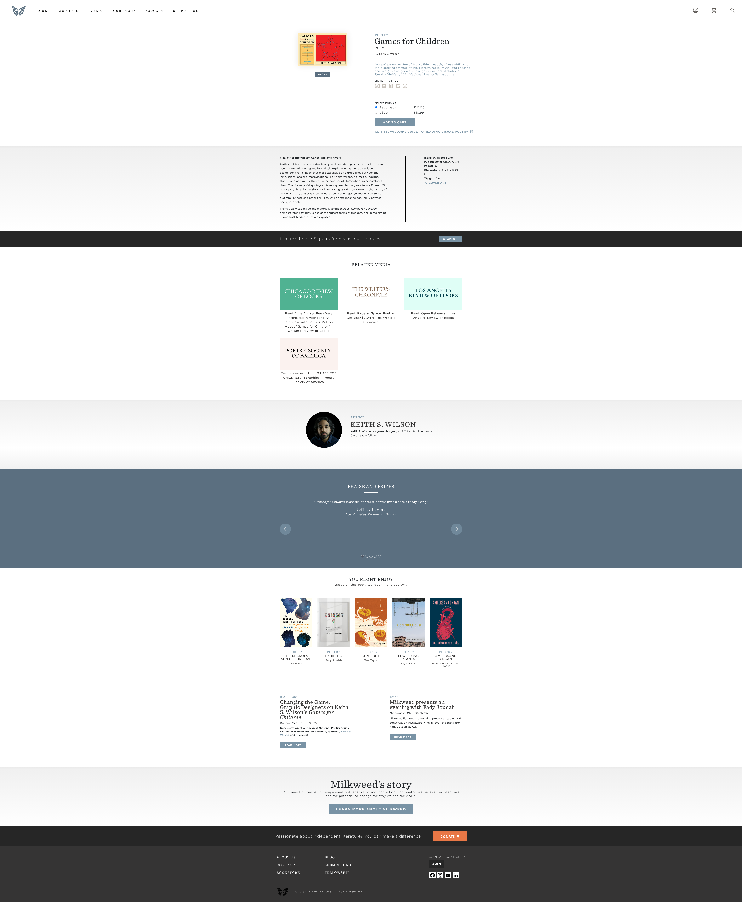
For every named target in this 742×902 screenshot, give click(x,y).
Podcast (154, 10)
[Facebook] (377, 85)
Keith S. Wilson (389, 54)
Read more (295, 745)
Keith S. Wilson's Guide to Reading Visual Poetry (422, 131)
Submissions (338, 865)
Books (43, 10)
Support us (185, 10)
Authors (68, 10)
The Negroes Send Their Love (296, 657)
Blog (330, 857)
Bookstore (288, 873)
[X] (384, 85)
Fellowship (337, 873)
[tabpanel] (323, 49)
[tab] (362, 556)
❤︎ (450, 836)
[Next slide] (456, 529)
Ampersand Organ (445, 657)
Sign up (450, 239)
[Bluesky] (398, 85)
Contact (286, 865)
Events (96, 10)
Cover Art (438, 183)
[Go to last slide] (285, 529)
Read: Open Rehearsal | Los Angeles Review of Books (433, 316)
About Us (286, 857)
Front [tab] (322, 74)
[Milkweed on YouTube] (448, 875)
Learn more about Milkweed (371, 809)
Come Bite (371, 656)
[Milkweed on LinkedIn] (456, 875)
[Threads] (391, 85)
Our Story (124, 10)
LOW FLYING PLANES (408, 657)
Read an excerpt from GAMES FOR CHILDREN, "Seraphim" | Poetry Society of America (309, 378)
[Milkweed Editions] (19, 13)
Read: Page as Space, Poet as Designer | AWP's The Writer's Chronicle (371, 318)
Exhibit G (333, 656)
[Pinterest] (405, 85)
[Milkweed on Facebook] (432, 875)
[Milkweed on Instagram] (440, 875)
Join (436, 864)
